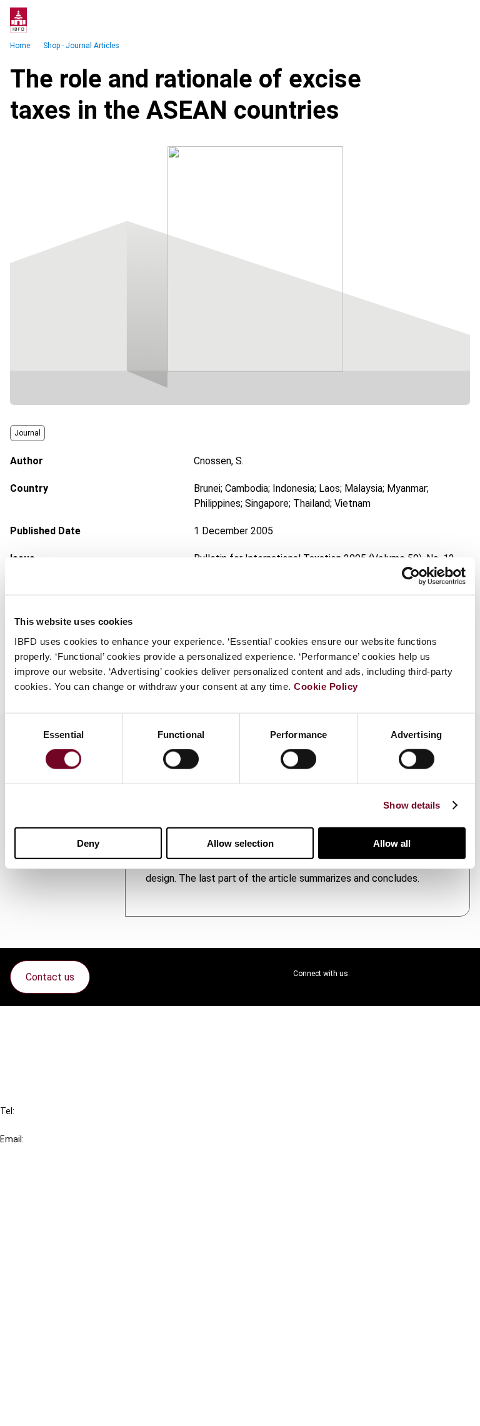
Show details (411, 805)
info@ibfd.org (29, 1153)
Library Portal (54, 1261)
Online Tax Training (66, 1238)
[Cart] (432, 19)
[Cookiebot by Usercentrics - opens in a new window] (411, 576)
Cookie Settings (60, 1386)
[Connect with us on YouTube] (430, 974)
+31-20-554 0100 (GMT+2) (60, 1125)
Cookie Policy (326, 686)
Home (20, 45)
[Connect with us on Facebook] (460, 974)
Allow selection (240, 842)
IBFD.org (43, 1193)
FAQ (34, 1046)
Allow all (392, 842)
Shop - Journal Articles (81, 45)
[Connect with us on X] (370, 974)
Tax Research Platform (76, 1216)
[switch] (181, 759)
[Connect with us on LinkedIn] (400, 974)
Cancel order (53, 1023)
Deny (88, 842)
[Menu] (457, 19)
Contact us (50, 977)
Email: (12, 1139)
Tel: (7, 1111)
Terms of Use (55, 1408)
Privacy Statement (67, 1341)
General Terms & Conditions (85, 1318)
